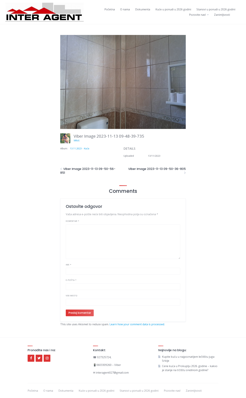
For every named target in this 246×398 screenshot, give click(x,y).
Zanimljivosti (222, 15)
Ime (68, 264)
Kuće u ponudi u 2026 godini (173, 9)
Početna (109, 9)
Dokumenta (142, 9)
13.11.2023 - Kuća (79, 148)
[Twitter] (39, 358)
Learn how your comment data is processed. (137, 324)
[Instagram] (47, 358)
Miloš (76, 140)
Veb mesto (71, 295)
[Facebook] (31, 358)
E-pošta (71, 280)
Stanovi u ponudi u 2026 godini (215, 9)
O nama (125, 9)
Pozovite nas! (197, 15)
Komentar (72, 221)
